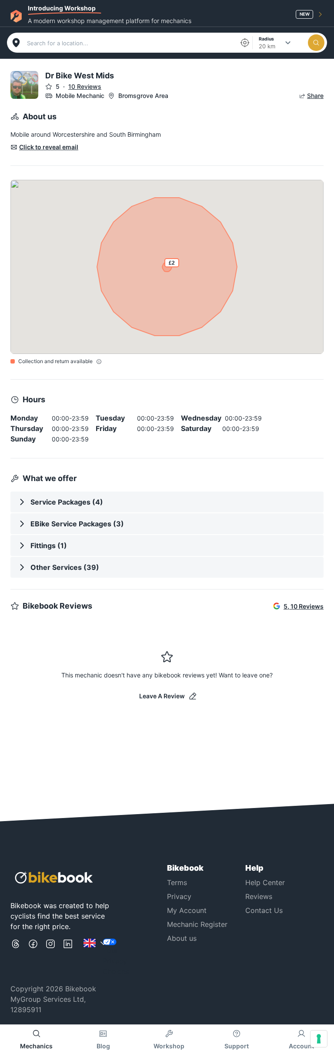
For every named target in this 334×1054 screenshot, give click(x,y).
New (305, 14)
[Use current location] (245, 42)
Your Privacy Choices (116, 961)
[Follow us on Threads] (15, 958)
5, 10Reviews (304, 606)
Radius (266, 38)
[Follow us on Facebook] (33, 958)
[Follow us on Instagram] (50, 958)
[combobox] (130, 43)
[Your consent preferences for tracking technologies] (319, 1038)
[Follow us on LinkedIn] (68, 958)
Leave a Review (162, 696)
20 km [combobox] (267, 46)
